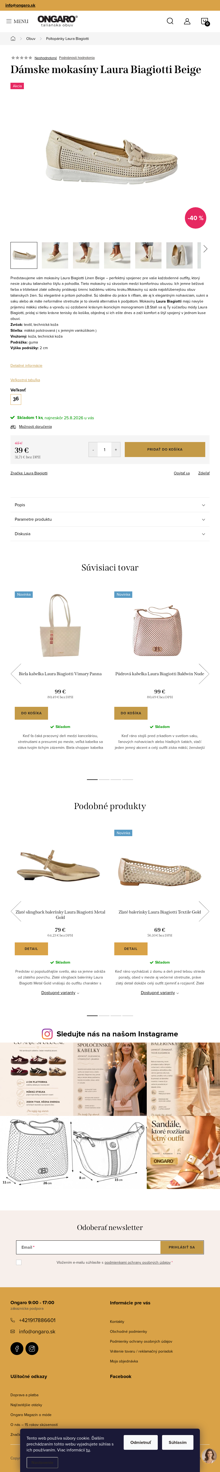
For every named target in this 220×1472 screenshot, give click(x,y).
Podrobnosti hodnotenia (77, 58)
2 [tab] (104, 779)
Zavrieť (48, 471)
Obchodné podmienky (128, 1331)
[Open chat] (209, 1459)
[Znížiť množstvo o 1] (93, 449)
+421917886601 (37, 1320)
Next (204, 674)
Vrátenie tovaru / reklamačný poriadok (141, 1351)
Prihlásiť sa (182, 1247)
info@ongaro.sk (20, 5)
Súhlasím (178, 1442)
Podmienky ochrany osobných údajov (141, 1341)
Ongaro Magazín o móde (31, 1414)
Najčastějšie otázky (26, 1404)
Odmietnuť (140, 1442)
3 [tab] (116, 779)
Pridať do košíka (165, 449)
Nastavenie (42, 1462)
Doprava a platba (24, 1394)
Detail (31, 948)
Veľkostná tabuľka (25, 380)
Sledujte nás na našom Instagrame (117, 1033)
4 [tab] (127, 779)
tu (88, 1450)
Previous (15, 674)
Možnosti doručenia (35, 426)
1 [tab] (92, 779)
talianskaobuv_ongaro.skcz (31, 1348)
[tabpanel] (60, 680)
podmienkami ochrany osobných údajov (138, 1262)
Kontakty (117, 1321)
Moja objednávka (124, 1361)
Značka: (28, 473)
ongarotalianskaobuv (16, 1348)
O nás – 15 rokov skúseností (34, 1424)
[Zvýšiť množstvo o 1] (115, 449)
